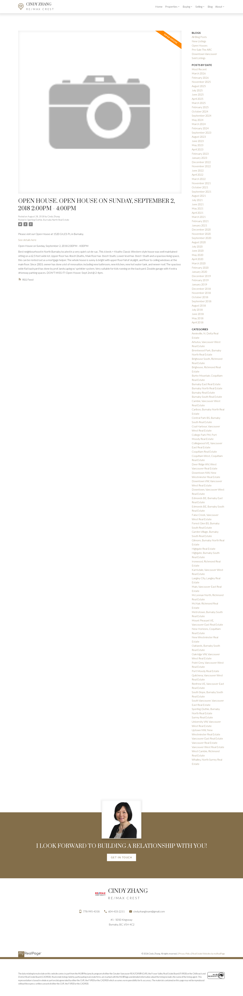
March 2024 (199, 123)
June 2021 (198, 204)
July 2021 (197, 199)
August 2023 (199, 136)
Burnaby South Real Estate (207, 396)
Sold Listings (198, 58)
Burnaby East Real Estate (206, 384)
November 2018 (201, 292)
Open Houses (199, 45)
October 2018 (200, 297)
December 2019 (201, 275)
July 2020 (197, 246)
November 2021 (201, 183)
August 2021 (199, 195)
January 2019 (199, 284)
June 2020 (198, 250)
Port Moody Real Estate (205, 671)
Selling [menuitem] (198, 6)
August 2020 (199, 242)
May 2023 (197, 145)
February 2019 (200, 280)
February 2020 (200, 267)
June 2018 (198, 313)
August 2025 (199, 86)
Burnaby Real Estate (203, 392)
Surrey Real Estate (202, 717)
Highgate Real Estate (203, 548)
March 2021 (199, 216)
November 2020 (201, 233)
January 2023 (199, 157)
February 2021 (200, 221)
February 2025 (200, 107)
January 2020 (199, 271)
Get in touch (121, 857)
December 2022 (201, 162)
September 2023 (201, 132)
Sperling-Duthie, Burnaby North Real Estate (48, 219)
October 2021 (200, 187)
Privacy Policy (185, 953)
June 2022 (198, 170)
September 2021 (201, 191)
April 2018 (197, 322)
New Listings (199, 41)
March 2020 (199, 263)
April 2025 (197, 98)
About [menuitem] (218, 6)
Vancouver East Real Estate (207, 738)
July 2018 (197, 309)
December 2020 (201, 229)
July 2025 (197, 90)
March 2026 (199, 73)
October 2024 (200, 111)
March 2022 (199, 178)
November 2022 (201, 166)
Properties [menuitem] (171, 6)
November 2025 (201, 81)
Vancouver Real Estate (204, 742)
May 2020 (197, 254)
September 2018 (201, 301)
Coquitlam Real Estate (204, 451)
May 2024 (197, 119)
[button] (121, 857)
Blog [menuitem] (210, 6)
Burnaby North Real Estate (207, 388)
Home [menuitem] (158, 6)
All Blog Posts (199, 36)
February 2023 (200, 153)
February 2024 (200, 128)
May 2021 (197, 208)
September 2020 (201, 237)
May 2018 (197, 318)
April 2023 (197, 149)
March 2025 (199, 102)
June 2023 (198, 140)
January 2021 (199, 225)
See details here (27, 239)
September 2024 (201, 115)
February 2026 (200, 77)
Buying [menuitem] (186, 6)
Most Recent (199, 69)
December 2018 (201, 288)
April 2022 (197, 174)
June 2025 (198, 94)
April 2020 (197, 258)
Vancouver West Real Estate (208, 747)
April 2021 (197, 212)
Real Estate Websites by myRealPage (208, 953)
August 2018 (199, 305)
